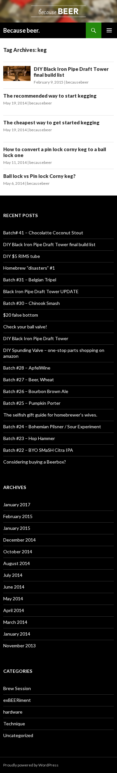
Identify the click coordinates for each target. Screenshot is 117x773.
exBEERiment (17, 700)
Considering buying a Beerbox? (34, 462)
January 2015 (16, 528)
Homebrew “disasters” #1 (29, 268)
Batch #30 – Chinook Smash (31, 303)
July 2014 (12, 575)
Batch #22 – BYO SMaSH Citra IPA (38, 450)
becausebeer (77, 82)
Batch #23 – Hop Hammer (29, 438)
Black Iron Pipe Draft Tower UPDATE (41, 291)
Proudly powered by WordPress (30, 765)
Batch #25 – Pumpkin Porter (31, 403)
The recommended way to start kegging (50, 96)
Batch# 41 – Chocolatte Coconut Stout (43, 232)
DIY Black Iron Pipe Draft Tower (35, 338)
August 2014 (16, 563)
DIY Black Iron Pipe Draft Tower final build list (49, 244)
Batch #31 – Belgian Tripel (29, 279)
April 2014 (13, 610)
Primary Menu (109, 30)
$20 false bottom (20, 315)
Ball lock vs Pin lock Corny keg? (39, 176)
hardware (12, 712)
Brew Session (17, 688)
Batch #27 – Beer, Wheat (28, 379)
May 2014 (13, 598)
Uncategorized (18, 735)
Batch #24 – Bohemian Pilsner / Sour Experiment (52, 426)
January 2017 (16, 504)
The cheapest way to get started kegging (51, 122)
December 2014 (19, 540)
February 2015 (17, 516)
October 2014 (17, 551)
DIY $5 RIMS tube (21, 256)
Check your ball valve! (25, 326)
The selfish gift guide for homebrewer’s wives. (50, 415)
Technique (14, 723)
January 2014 (16, 634)
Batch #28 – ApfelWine (26, 368)
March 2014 (15, 622)
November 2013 (19, 645)
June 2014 (13, 587)
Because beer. (21, 30)
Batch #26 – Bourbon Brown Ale (35, 391)
